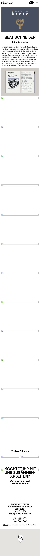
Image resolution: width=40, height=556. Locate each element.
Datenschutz (32, 525)
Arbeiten (5, 525)
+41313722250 (20, 511)
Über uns (12, 525)
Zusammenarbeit (22, 525)
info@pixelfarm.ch (20, 513)
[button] (37, 2)
